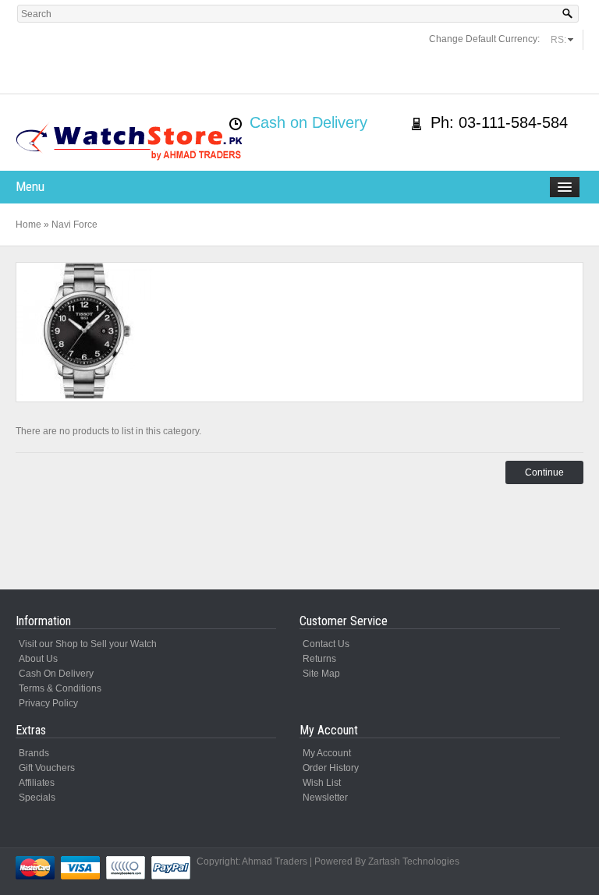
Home (28, 224)
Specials (37, 797)
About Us (38, 658)
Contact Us (326, 644)
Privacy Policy (48, 703)
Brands (34, 753)
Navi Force (74, 224)
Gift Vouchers (47, 767)
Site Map (321, 673)
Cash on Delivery (308, 122)
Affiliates (37, 782)
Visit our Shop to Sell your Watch (88, 644)
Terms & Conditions (60, 688)
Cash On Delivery (56, 673)
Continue (544, 472)
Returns (319, 658)
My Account (327, 753)
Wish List (322, 782)
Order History (331, 767)
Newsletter (325, 797)
